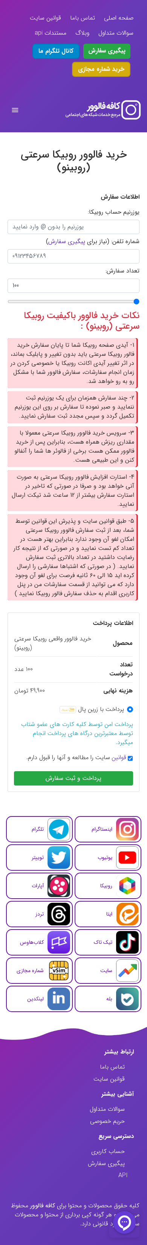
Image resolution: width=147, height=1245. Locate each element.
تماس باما (82, 18)
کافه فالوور (42, 1205)
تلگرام (38, 829)
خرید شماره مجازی (101, 69)
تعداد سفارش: (122, 271)
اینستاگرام (102, 829)
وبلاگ (82, 33)
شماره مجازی (30, 970)
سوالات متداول (115, 33)
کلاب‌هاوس (32, 942)
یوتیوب (105, 857)
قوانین (119, 757)
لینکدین (35, 999)
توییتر (38, 857)
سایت (106, 970)
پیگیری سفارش (107, 50)
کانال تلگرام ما (56, 51)
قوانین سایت (45, 18)
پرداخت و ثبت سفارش (73, 778)
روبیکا (106, 886)
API (123, 1175)
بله (109, 999)
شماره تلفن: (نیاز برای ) (92, 241)
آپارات (38, 886)
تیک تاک (103, 942)
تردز (39, 914)
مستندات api (50, 33)
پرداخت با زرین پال (101, 709)
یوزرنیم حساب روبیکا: (113, 212)
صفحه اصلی (118, 18)
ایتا (109, 914)
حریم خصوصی (107, 1121)
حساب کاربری (108, 1151)
